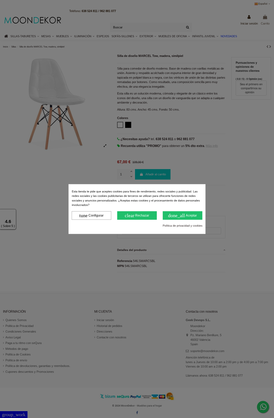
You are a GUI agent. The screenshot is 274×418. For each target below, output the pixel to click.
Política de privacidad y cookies (182, 225)
